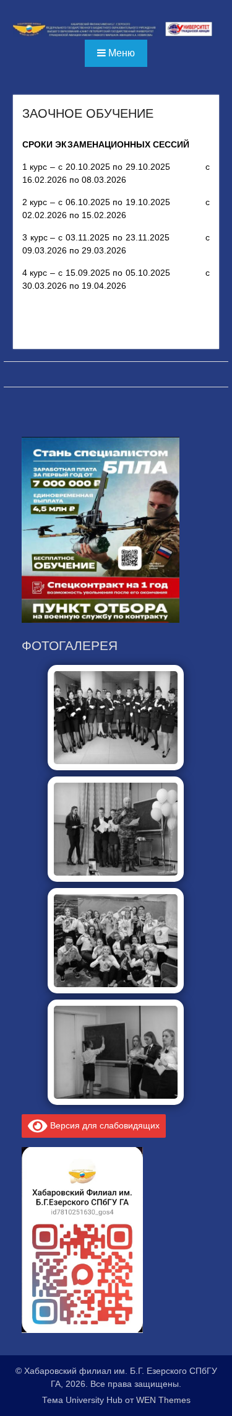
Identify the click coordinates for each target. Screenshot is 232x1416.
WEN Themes (163, 1400)
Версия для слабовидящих (104, 1125)
